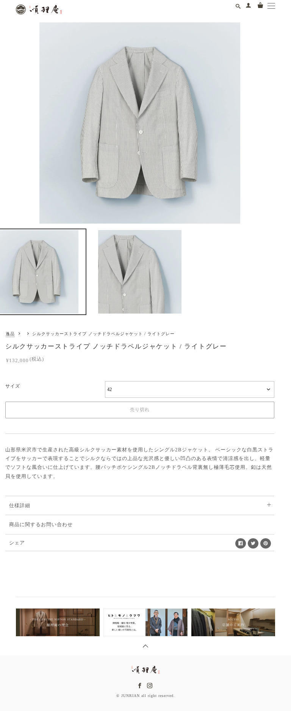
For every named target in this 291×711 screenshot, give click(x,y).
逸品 (10, 333)
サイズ (12, 386)
